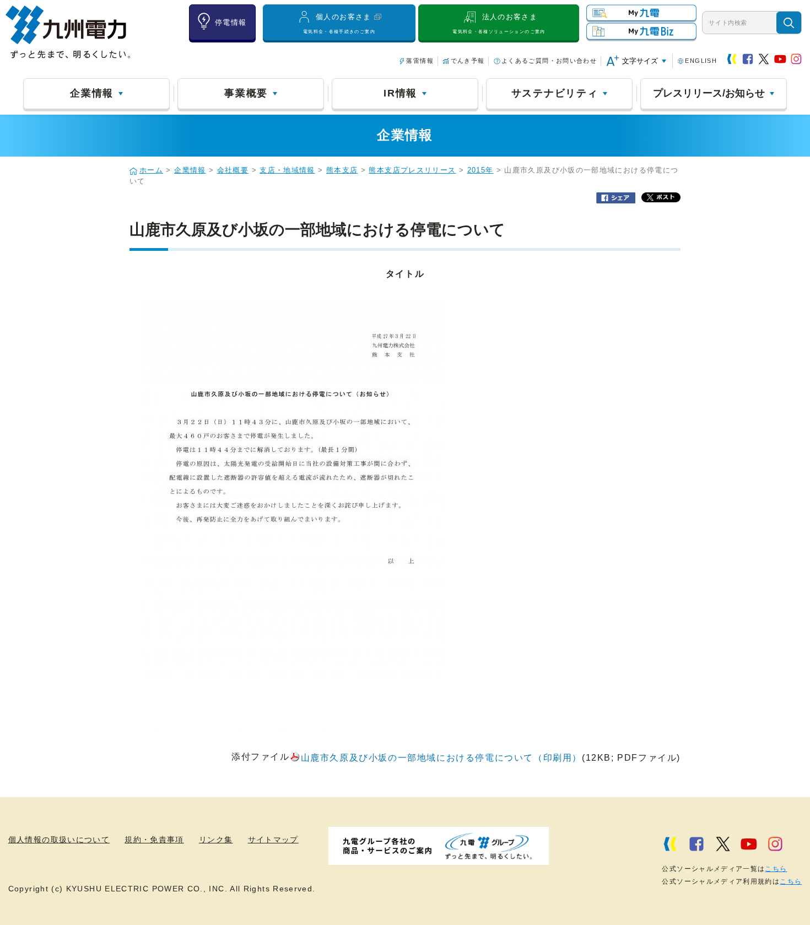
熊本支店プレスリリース (412, 170)
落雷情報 (419, 60)
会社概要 (233, 170)
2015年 (480, 170)
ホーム (151, 170)
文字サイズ (640, 61)
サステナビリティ (554, 93)
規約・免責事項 (154, 840)
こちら (776, 868)
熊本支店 (342, 170)
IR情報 (400, 93)
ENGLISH (701, 60)
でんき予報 (467, 60)
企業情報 (92, 93)
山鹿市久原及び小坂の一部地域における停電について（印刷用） (441, 757)
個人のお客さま (339, 23)
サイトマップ (273, 840)
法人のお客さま (498, 23)
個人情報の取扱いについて (59, 840)
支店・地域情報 (287, 170)
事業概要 (246, 93)
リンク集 (216, 840)
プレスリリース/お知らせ (709, 93)
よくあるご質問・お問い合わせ (549, 60)
